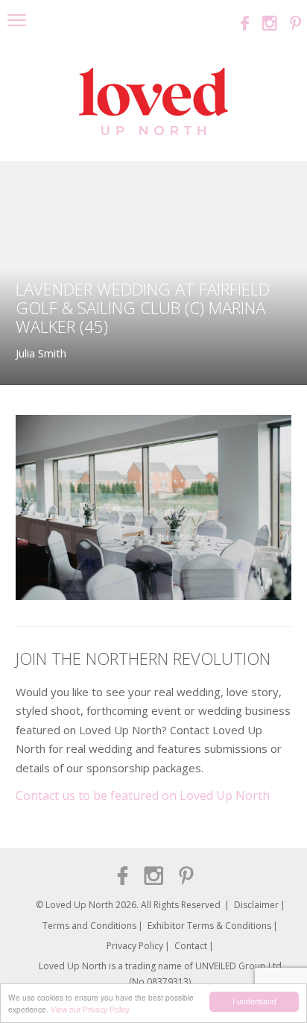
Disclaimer (256, 904)
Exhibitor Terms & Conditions (209, 925)
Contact (190, 945)
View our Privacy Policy (90, 1009)
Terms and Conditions (89, 925)
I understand (254, 1001)
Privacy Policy (135, 945)
